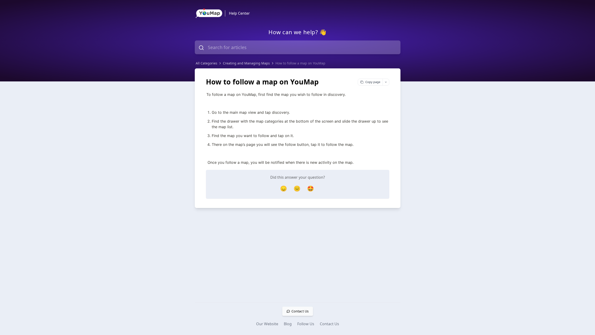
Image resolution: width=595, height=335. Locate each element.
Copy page (372, 82)
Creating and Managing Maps (246, 63)
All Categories (206, 63)
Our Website (267, 323)
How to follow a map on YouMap (300, 63)
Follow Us (305, 323)
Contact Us (329, 323)
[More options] (386, 82)
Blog (288, 323)
